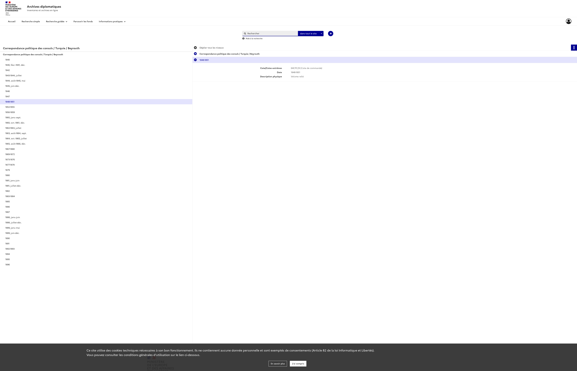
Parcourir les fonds (83, 21)
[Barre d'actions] (574, 48)
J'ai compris (298, 363)
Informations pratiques (111, 21)
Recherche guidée (55, 21)
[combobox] (311, 33)
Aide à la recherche (254, 38)
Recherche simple (31, 21)
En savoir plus (278, 363)
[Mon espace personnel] (568, 21)
